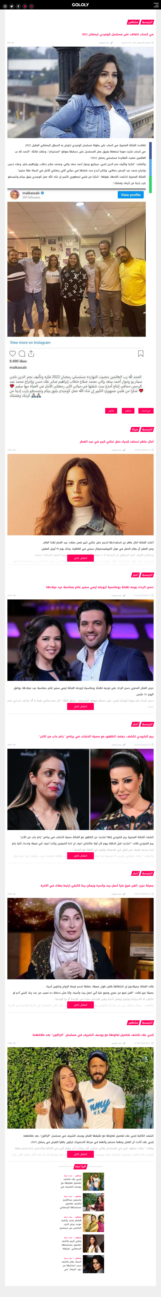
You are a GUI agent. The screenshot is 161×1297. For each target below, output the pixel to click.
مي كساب (146, 411)
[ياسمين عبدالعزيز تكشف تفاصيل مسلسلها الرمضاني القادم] (80, 1202)
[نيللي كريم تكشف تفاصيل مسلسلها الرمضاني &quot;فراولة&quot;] (80, 1243)
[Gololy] (80, 4)
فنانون (111, 411)
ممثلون (128, 411)
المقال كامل (80, 558)
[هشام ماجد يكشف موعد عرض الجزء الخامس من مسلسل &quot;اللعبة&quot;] (80, 1223)
